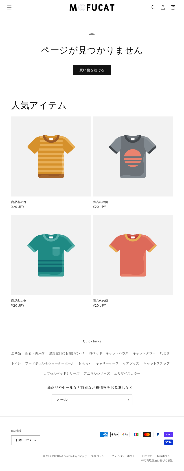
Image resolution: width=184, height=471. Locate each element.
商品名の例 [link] (18, 202)
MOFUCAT (57, 456)
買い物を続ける (92, 70)
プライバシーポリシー (125, 456)
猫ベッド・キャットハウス (109, 353)
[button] (9, 7)
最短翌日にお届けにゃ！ (67, 353)
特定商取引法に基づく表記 (157, 460)
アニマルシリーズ (97, 373)
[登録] (127, 400)
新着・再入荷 (35, 353)
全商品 (16, 353)
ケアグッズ (131, 363)
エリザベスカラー (127, 373)
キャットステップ (156, 363)
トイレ (16, 363)
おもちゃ (85, 363)
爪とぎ (165, 353)
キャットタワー (144, 353)
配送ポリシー (165, 456)
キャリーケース (107, 363)
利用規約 (147, 456)
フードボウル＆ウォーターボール (49, 363)
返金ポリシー (99, 456)
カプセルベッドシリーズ (62, 373)
